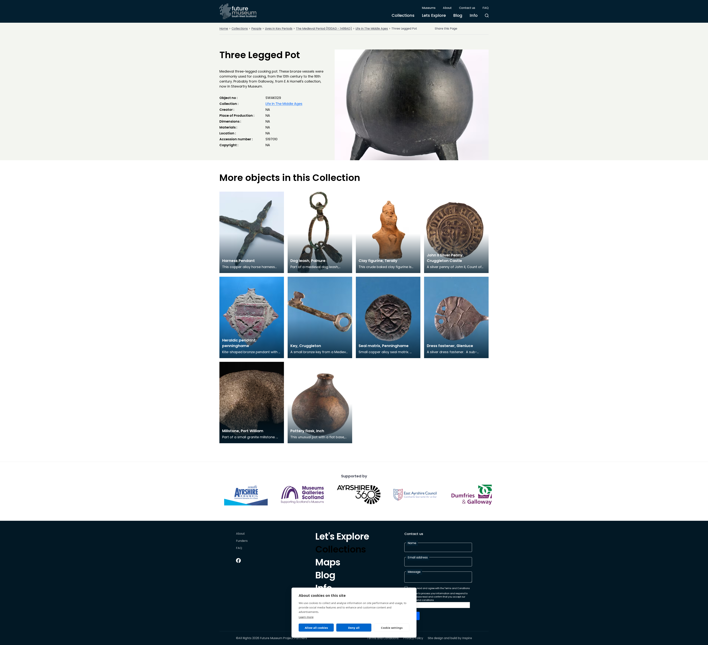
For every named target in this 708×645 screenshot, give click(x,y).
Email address (418, 557)
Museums (428, 8)
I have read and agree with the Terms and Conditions (439, 588)
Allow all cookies (316, 627)
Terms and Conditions (383, 638)
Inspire (467, 638)
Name (412, 543)
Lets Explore (434, 15)
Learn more (306, 617)
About (447, 8)
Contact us (467, 8)
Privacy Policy (413, 638)
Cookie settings (391, 627)
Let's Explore (342, 537)
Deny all (354, 627)
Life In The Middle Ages (371, 28)
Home (223, 28)
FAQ (486, 8)
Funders (242, 541)
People (256, 28)
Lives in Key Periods (278, 28)
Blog (457, 15)
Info (474, 15)
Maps (327, 563)
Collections (403, 15)
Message (414, 572)
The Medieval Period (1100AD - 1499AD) (324, 28)
